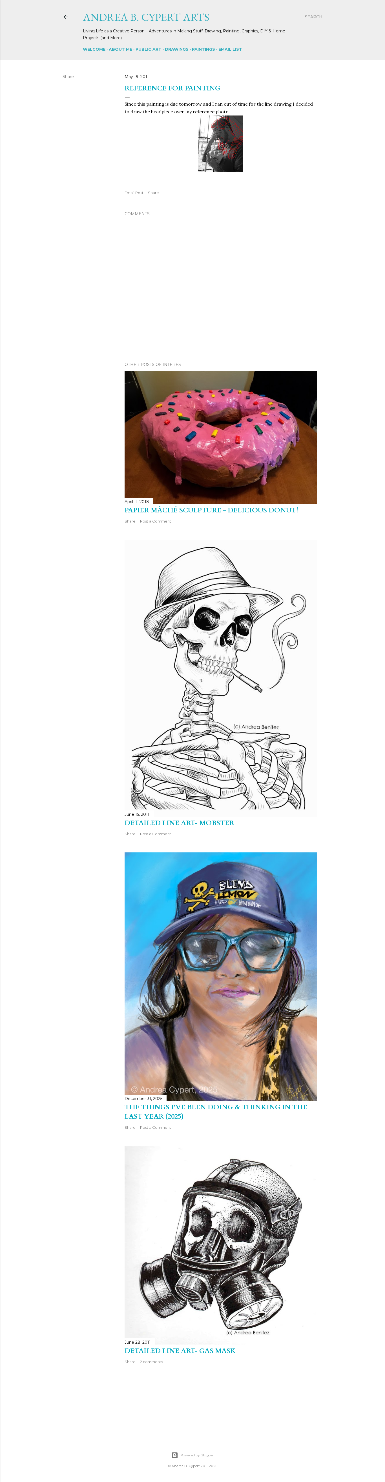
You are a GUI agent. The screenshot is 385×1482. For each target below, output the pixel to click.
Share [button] (68, 76)
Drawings (177, 49)
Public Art (148, 49)
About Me (120, 49)
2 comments (151, 1361)
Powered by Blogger (197, 1455)
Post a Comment (155, 521)
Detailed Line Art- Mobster (179, 823)
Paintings (203, 49)
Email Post (134, 192)
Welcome (94, 49)
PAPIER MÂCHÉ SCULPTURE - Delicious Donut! (211, 510)
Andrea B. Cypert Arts (146, 17)
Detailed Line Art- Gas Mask (180, 1351)
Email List (230, 49)
